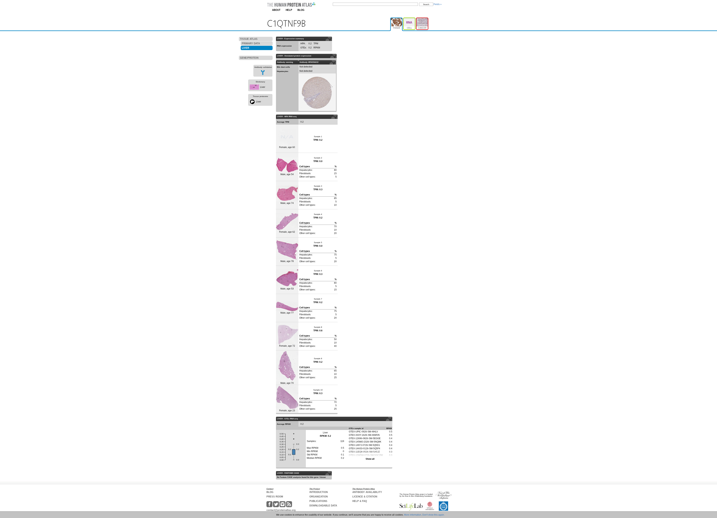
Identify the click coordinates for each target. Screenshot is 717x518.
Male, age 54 (287, 174)
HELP (289, 10)
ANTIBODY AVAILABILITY (367, 492)
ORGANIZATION (318, 496)
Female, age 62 (287, 232)
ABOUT (276, 10)
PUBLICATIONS (318, 501)
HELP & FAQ (359, 501)
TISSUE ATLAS (248, 39)
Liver (262, 87)
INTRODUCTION (318, 492)
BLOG (300, 10)
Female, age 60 (287, 147)
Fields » (438, 4)
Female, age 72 (287, 346)
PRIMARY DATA (251, 43)
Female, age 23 (287, 410)
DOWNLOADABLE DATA (323, 505)
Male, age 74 (287, 203)
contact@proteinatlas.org (281, 510)
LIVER (245, 48)
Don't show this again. (433, 515)
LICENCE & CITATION (364, 496)
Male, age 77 (287, 313)
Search (426, 4)
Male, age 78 (287, 261)
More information (412, 515)
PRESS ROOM (274, 496)
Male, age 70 (287, 383)
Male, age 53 (287, 288)
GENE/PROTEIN (249, 57)
